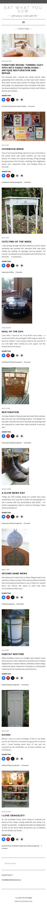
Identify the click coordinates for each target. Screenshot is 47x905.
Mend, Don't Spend (16, 106)
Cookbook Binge (13, 149)
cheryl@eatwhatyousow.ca (11, 880)
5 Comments (27, 182)
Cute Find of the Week (16, 241)
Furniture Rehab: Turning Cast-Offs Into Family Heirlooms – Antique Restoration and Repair (23, 69)
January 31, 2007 (6, 811)
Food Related (5, 182)
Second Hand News (14, 573)
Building (4, 684)
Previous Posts (10, 863)
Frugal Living (7, 106)
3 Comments (19, 272)
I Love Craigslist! (13, 815)
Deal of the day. (13, 331)
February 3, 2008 (6, 489)
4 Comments (31, 106)
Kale (30, 898)
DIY (3, 106)
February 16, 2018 (6, 61)
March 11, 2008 (6, 408)
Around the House (6, 846)
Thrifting (23, 106)
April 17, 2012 (5, 237)
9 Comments (27, 523)
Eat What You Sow (23, 9)
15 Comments (25, 684)
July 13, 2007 (5, 731)
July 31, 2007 (5, 650)
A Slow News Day (13, 493)
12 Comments (27, 442)
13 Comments (25, 765)
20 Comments (20, 604)
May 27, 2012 (5, 145)
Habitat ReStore (13, 654)
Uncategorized (18, 182)
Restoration (10, 412)
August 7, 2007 (5, 569)
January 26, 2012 (6, 327)
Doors (6, 735)
